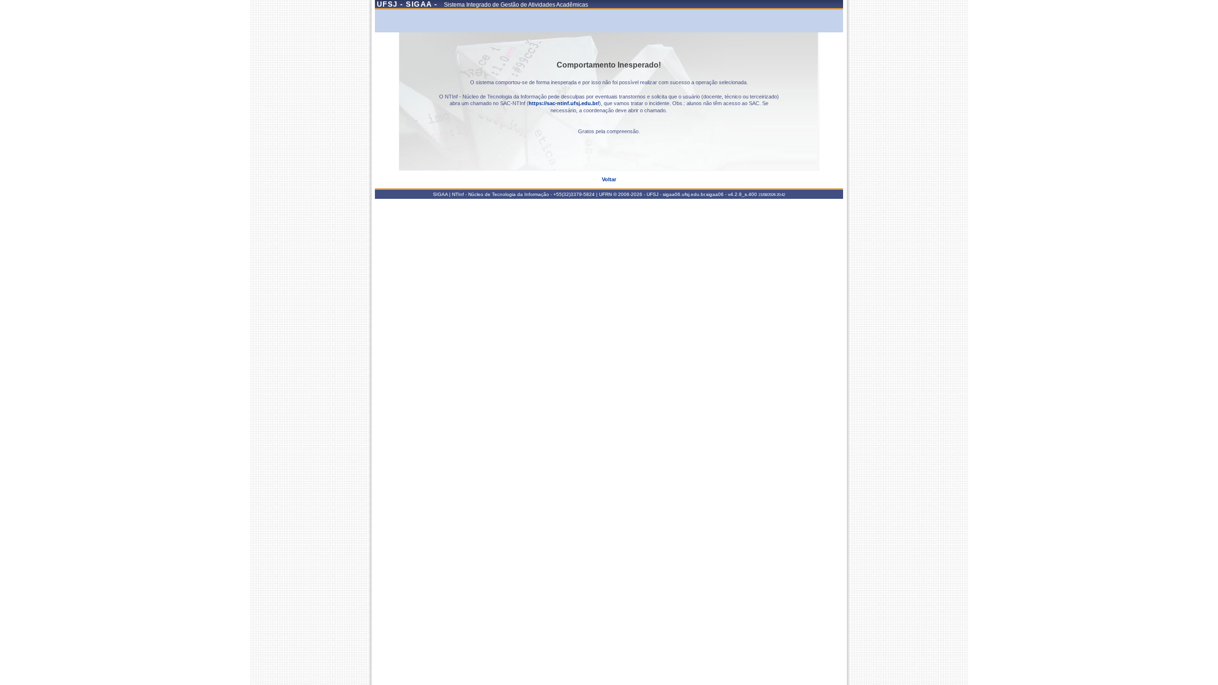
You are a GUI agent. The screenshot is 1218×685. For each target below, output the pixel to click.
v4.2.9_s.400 (742, 194)
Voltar (609, 179)
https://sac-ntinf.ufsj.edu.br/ (564, 103)
